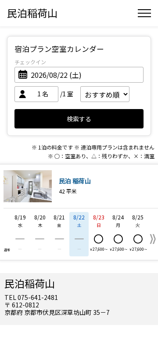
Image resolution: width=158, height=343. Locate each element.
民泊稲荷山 (32, 12)
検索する (79, 118)
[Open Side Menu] (144, 13)
